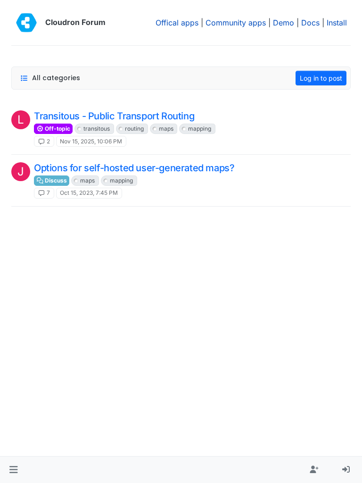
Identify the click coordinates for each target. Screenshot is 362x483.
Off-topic (56, 128)
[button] (13, 469)
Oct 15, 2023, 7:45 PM (89, 192)
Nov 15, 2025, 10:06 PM (91, 141)
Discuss (55, 180)
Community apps (236, 22)
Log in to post (321, 78)
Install (337, 22)
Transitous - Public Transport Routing (114, 116)
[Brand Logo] (26, 22)
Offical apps (177, 22)
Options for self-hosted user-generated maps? (134, 168)
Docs (310, 22)
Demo (283, 22)
